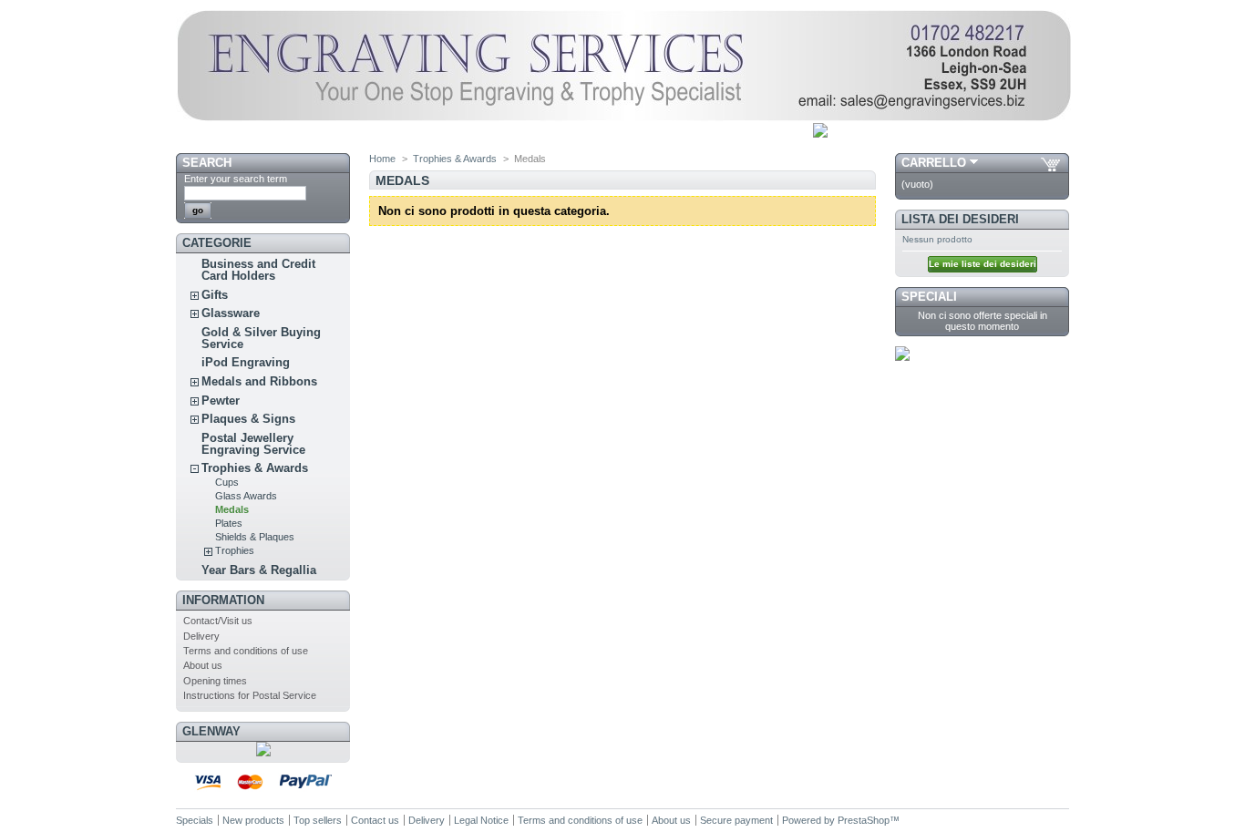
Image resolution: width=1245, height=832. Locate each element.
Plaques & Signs (248, 419)
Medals (232, 509)
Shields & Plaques (254, 536)
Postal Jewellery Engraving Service (253, 444)
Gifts (214, 295)
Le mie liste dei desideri (982, 264)
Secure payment (736, 820)
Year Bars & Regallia (258, 570)
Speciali (929, 296)
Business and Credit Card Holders (258, 269)
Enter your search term (235, 178)
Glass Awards (246, 495)
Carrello (933, 162)
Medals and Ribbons (259, 381)
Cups (227, 482)
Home (382, 158)
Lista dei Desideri (960, 219)
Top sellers (317, 820)
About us (202, 665)
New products (253, 820)
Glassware (230, 313)
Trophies (234, 550)
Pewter (220, 400)
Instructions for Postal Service (249, 695)
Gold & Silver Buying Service (261, 338)
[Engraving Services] (623, 117)
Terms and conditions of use (245, 650)
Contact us (375, 820)
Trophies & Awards (254, 468)
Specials (194, 820)
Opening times (215, 680)
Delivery (201, 636)
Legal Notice (481, 820)
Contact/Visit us (217, 620)
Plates (228, 523)
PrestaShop (864, 820)
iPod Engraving (245, 362)
